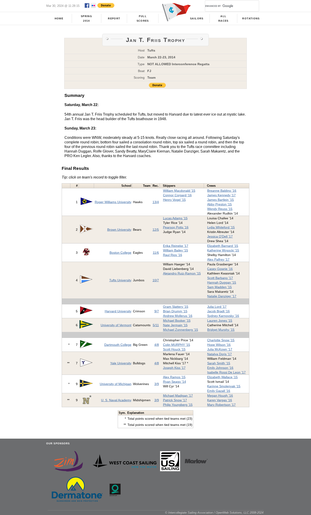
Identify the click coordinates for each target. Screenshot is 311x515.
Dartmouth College (117, 345)
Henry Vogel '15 (174, 200)
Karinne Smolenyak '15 (223, 386)
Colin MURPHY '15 (176, 345)
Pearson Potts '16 (176, 227)
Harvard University (118, 311)
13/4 (156, 202)
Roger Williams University (113, 202)
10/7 (156, 280)
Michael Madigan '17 (178, 395)
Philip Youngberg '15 (178, 404)
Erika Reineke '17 (175, 246)
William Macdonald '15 (179, 190)
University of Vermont (116, 325)
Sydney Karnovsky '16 (223, 316)
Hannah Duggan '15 (221, 282)
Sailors (196, 18)
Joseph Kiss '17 (174, 368)
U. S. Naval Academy (116, 400)
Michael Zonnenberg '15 (180, 329)
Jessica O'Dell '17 (220, 236)
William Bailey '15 (175, 250)
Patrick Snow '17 (175, 400)
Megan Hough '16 (220, 395)
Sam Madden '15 (219, 287)
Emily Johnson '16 (220, 368)
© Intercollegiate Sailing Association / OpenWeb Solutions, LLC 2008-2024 (214, 512)
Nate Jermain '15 (175, 325)
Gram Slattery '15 (175, 306)
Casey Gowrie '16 (220, 269)
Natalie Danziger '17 (221, 296)
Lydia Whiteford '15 (221, 227)
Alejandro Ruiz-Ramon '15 (182, 273)
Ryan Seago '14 (174, 381)
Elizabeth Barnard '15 (222, 246)
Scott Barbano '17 (220, 278)
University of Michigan (115, 384)
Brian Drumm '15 (175, 311)
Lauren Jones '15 (219, 320)
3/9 (156, 384)
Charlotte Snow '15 (221, 340)
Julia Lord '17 (217, 306)
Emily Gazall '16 (218, 391)
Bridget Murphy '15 (221, 329)
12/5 (156, 229)
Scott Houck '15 (174, 349)
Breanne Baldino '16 (221, 190)
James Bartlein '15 (220, 200)
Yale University (120, 363)
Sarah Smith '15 (218, 363)
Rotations (251, 18)
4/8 (156, 345)
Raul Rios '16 (172, 255)
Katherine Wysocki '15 (223, 250)
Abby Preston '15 (219, 204)
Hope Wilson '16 (219, 345)
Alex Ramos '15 (174, 377)
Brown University (119, 229)
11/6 (156, 252)
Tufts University (120, 280)
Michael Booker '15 (177, 320)
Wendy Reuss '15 (219, 209)
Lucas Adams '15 (175, 218)
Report (114, 18)
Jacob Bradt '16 (218, 311)
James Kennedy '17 (221, 195)
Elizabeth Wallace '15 (222, 377)
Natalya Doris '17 (219, 354)
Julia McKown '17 (219, 349)
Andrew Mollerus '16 (177, 316)
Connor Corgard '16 (177, 195)
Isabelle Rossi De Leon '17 (226, 372)
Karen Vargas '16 (219, 400)
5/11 (156, 325)
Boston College (120, 252)
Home (59, 18)
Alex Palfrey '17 (218, 259)
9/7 (156, 311)
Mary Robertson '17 (221, 404)
